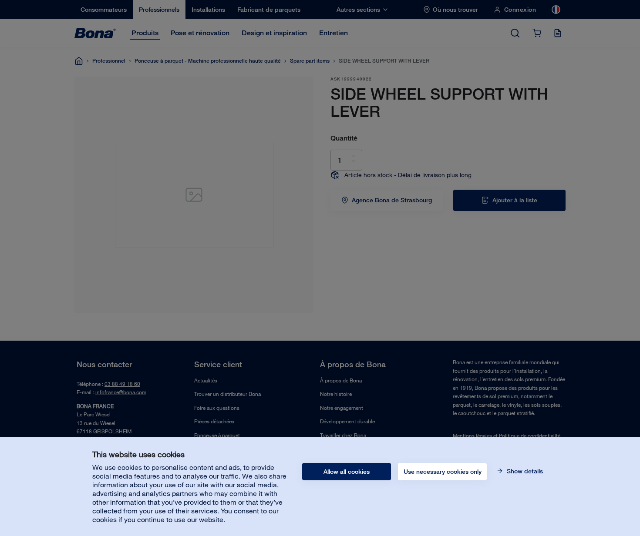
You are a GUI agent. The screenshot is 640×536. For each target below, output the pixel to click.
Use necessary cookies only (443, 472)
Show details (524, 471)
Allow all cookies (346, 472)
